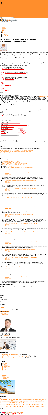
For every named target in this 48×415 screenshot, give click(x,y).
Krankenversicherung (26, 402)
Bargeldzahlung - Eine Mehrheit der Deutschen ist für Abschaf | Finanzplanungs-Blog (20, 197)
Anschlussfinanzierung (28, 58)
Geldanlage (4, 371)
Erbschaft (4, 367)
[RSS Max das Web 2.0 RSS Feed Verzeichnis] (13, 412)
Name (1, 297)
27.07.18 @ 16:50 (8, 199)
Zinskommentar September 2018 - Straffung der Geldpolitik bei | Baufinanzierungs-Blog (21, 223)
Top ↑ (13, 414)
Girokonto (2, 402)
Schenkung (4, 375)
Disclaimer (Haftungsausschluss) (11, 12)
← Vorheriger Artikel (4, 314)
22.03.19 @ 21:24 (8, 243)
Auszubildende (22, 399)
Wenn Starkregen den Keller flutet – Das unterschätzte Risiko (13, 357)
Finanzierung (9, 167)
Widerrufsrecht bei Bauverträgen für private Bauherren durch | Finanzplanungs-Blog (20, 180)
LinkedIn (4, 30)
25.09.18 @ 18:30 (8, 216)
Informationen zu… (6, 5)
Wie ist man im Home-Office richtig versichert (10, 354)
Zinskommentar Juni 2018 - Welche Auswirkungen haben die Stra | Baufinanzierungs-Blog (21, 188)
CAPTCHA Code (14, 309)
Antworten (7, 173)
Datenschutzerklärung (9, 13)
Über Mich (4, 2)
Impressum (4, 10)
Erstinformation (7, 14)
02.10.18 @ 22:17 (8, 225)
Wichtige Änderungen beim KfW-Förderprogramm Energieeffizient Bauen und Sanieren (16, 150)
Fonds (23, 401)
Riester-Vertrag (25, 404)
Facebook (4, 28)
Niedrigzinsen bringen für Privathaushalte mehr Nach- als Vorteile (14, 164)
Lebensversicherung (36, 402)
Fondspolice (26, 401)
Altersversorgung (5, 365)
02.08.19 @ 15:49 (8, 259)
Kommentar (2, 295)
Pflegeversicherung (4, 404)
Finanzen (4, 368)
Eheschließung (44, 399)
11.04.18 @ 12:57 (8, 174)
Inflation (24, 167)
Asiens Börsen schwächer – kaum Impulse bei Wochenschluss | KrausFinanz (19, 214)
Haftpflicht (7, 402)
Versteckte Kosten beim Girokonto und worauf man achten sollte (12, 152)
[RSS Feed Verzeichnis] (7, 412)
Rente (20, 404)
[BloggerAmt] (20, 412)
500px (3, 29)
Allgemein (4, 364)
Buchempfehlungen (6, 366)
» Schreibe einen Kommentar (15, 169)
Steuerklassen (36, 404)
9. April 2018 (4, 34)
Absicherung (4, 363)
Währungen (37, 406)
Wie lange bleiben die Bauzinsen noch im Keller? (11, 161)
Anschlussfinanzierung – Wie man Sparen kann (11, 162)
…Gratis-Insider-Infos (9, 6)
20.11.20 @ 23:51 (8, 278)
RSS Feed (4, 32)
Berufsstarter (31, 399)
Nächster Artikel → (3, 313)
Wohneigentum (11, 166)
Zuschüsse (41, 406)
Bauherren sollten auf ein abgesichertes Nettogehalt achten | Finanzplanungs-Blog (20, 249)
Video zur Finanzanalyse (9, 9)
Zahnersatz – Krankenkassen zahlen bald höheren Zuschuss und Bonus (15, 355)
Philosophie (7, 8)
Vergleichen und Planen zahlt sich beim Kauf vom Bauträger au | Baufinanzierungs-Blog (21, 172)
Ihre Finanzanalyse (5, 4)
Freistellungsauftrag (33, 401)
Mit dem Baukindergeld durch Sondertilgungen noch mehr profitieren (15, 163)
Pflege (3, 374)
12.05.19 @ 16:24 (8, 251)
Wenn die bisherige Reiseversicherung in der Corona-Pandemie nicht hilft (15, 356)
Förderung (4, 370)
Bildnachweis (7, 15)
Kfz (20, 402)
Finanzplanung (15, 167)
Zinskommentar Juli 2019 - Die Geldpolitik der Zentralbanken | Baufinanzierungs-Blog (21, 257)
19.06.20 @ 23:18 (8, 268)
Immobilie (20, 167)
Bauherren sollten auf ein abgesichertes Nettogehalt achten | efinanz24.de (18, 276)
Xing (3, 31)
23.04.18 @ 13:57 (8, 182)
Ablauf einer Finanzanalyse (10, 7)
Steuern (3, 376)
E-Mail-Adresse (3, 299)
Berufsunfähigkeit (37, 399)
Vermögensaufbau (29, 167)
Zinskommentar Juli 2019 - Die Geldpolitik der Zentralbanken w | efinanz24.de (19, 266)
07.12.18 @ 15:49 (8, 233)
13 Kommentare (5, 35)
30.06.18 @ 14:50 (8, 190)
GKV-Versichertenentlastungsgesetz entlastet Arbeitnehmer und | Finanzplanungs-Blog (21, 240)
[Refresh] (2, 307)
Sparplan (31, 404)
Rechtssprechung (13, 404)
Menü (4, 0)
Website (1, 301)
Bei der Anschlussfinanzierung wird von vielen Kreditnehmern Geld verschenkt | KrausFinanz (22, 231)
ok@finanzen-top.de (6, 335)
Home (1, 0)
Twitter (3, 27)
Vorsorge (32, 406)
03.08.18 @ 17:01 (8, 208)
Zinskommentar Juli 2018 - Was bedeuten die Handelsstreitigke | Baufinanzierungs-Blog (21, 205)
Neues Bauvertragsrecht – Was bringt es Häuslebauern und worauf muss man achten (15, 151)
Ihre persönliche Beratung (7, 3)
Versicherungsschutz (22, 406)
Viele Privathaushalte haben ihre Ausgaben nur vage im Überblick (14, 358)
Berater (27, 399)
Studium (45, 404)
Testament (2, 406)
